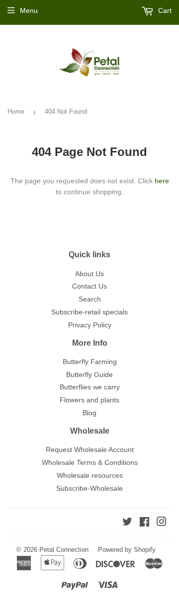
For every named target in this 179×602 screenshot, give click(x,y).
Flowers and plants (89, 400)
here (162, 181)
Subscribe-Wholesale (89, 488)
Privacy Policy (89, 325)
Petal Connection (64, 549)
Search (90, 299)
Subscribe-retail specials (89, 312)
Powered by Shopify (127, 549)
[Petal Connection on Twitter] (127, 523)
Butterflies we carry (90, 387)
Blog (89, 413)
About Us (89, 274)
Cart (164, 10)
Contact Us (89, 286)
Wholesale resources (90, 475)
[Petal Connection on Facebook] (144, 523)
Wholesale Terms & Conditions (90, 462)
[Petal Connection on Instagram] (162, 523)
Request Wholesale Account (90, 449)
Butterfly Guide (89, 374)
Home (15, 111)
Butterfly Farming (90, 362)
